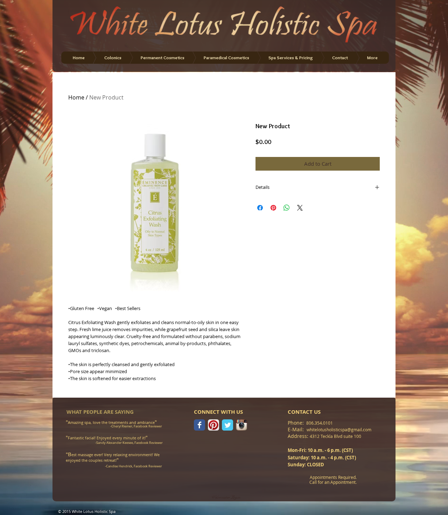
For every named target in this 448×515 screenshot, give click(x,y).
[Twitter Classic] (227, 425)
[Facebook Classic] (199, 425)
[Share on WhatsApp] (286, 208)
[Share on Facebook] (260, 208)
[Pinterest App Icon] (213, 425)
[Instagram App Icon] (241, 425)
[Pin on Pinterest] (273, 208)
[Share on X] (300, 208)
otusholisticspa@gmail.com (344, 429)
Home (76, 97)
